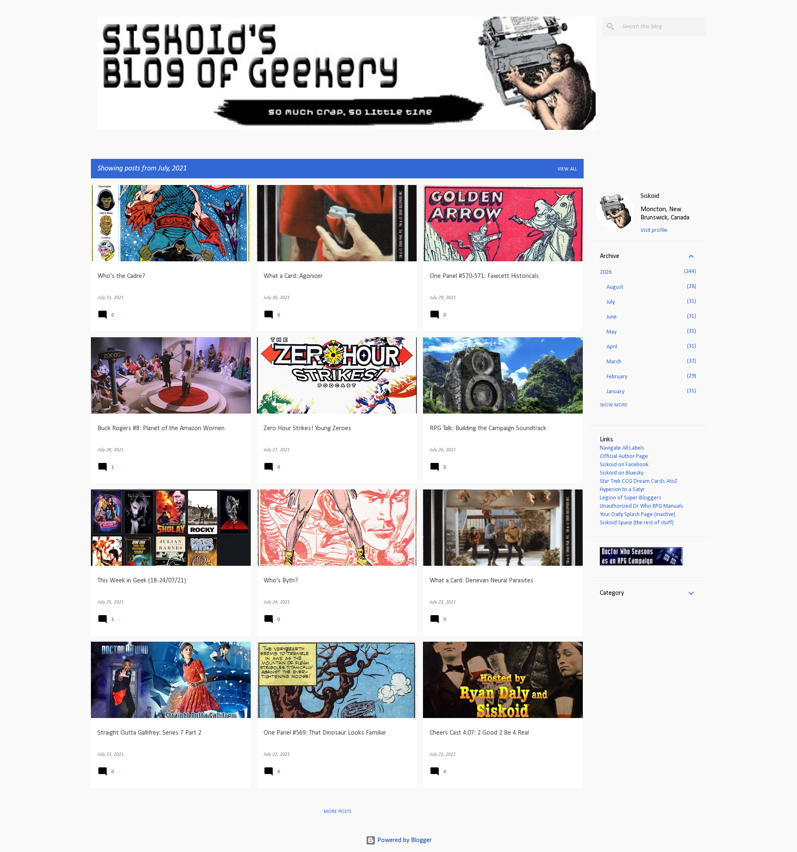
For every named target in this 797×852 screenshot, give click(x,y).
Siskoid (650, 196)
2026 (605, 272)
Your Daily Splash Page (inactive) (637, 514)
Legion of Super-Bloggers (630, 498)
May (611, 332)
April (611, 347)
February (616, 377)
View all (567, 169)
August (614, 287)
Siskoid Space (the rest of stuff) (637, 523)
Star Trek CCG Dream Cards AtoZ (638, 481)
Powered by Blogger (404, 840)
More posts (337, 811)
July (610, 302)
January (615, 392)
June (611, 317)
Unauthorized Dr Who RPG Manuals (641, 506)
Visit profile (654, 230)
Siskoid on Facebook (624, 465)
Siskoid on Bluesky (621, 473)
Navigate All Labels (622, 448)
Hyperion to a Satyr (622, 490)
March (613, 362)
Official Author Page (624, 456)
